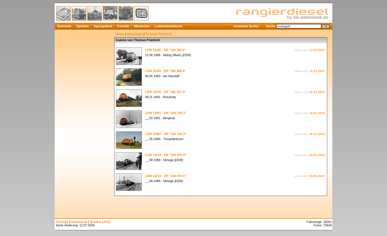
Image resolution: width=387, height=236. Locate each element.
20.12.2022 (317, 92)
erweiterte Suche (245, 26)
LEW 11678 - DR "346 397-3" (165, 92)
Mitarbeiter (142, 26)
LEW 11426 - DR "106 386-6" (165, 50)
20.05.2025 (317, 155)
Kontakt (123, 26)
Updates (82, 26)
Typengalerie (102, 26)
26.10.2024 (317, 134)
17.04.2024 (317, 50)
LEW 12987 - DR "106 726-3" (165, 113)
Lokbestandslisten (168, 26)
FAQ (107, 222)
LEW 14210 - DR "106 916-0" (165, 155)
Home (120, 34)
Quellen (95, 222)
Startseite (64, 26)
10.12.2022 (317, 71)
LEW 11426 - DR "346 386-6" (165, 71)
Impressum (79, 222)
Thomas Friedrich (158, 34)
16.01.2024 (317, 113)
